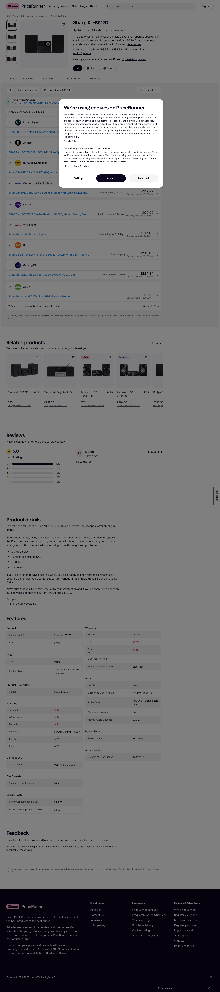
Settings (78, 178)
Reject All (143, 178)
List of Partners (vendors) (76, 166)
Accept (111, 178)
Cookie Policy (71, 141)
